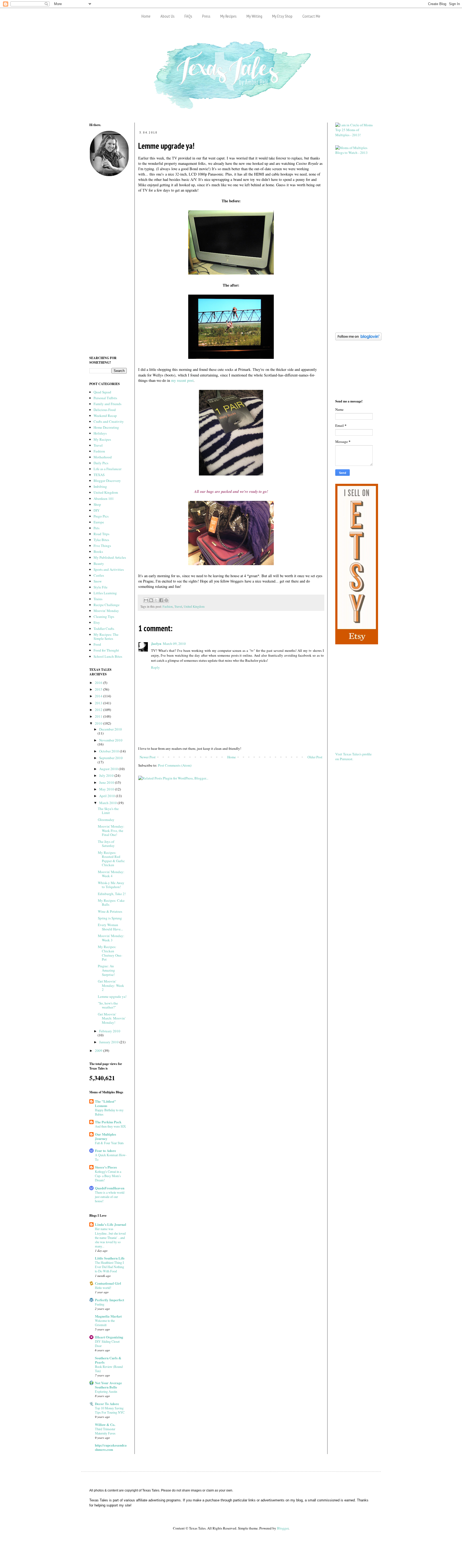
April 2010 (107, 795)
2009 (99, 1050)
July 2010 (106, 775)
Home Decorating (106, 427)
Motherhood (103, 457)
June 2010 (107, 782)
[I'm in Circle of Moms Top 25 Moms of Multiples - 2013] (354, 134)
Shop (97, 504)
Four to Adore (105, 1150)
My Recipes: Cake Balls (111, 902)
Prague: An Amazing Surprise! (106, 970)
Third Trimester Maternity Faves (105, 1431)
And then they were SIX (110, 1126)
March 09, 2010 (174, 643)
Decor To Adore (107, 1403)
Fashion (168, 606)
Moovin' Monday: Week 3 (111, 937)
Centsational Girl (108, 1283)
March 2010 (108, 802)
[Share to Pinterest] (166, 600)
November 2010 (110, 740)
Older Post (314, 757)
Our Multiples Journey (105, 1136)
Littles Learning (105, 593)
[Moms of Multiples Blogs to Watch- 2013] (354, 152)
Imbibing (100, 486)
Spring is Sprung (110, 918)
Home (146, 16)
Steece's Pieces (106, 1167)
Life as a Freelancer (107, 468)
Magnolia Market (108, 1316)
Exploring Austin (106, 1391)
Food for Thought (106, 650)
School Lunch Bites (108, 656)
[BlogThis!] (151, 600)
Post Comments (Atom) (174, 765)
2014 (99, 696)
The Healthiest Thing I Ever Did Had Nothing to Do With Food (109, 1266)
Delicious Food (105, 409)
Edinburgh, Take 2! (112, 893)
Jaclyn (156, 643)
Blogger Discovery (107, 480)
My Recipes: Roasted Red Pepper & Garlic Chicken (111, 858)
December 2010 (110, 729)
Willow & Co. (105, 1424)
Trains (98, 598)
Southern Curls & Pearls (108, 1360)
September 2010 (111, 757)
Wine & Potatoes (110, 911)
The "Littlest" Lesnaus (105, 1103)
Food (97, 644)
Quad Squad (102, 392)
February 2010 (109, 1031)
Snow (98, 581)
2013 (99, 703)
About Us (167, 16)
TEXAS (99, 474)
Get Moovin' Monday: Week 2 (111, 985)
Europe (99, 522)
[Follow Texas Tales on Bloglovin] (358, 339)
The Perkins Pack (108, 1121)
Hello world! (103, 1287)
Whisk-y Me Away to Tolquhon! (111, 884)
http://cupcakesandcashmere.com (111, 1447)
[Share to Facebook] (161, 600)
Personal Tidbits (105, 397)
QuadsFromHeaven (109, 1187)
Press (206, 16)
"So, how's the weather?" (108, 1005)
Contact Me (311, 16)
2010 (99, 723)
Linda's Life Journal (110, 1224)
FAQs (188, 16)
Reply (155, 667)
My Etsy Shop (282, 16)
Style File (100, 587)
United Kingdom (194, 606)
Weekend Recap (105, 415)
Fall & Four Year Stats (109, 1143)
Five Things (102, 545)
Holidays (100, 433)
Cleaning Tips (104, 616)
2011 (99, 716)
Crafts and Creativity (109, 421)
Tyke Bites (101, 539)
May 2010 (107, 789)
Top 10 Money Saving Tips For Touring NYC (110, 1410)
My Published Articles (110, 557)
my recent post (182, 380)
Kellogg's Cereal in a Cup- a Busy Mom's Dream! (108, 1175)
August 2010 (109, 768)
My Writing (254, 16)
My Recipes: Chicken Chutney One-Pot (110, 953)
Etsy (97, 622)
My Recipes (228, 16)
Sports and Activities (109, 569)
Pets (96, 528)
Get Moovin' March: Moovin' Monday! (111, 1018)
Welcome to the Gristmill (105, 1322)
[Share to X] (156, 600)
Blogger (282, 1528)
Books (98, 551)
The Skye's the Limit (108, 810)
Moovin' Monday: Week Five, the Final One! (111, 830)
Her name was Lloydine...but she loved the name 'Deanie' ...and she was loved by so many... (110, 1237)
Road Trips (101, 533)
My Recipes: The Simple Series (106, 636)
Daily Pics (101, 463)
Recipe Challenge (107, 604)
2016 (99, 682)
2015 (99, 689)
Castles (99, 575)
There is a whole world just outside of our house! (109, 1196)
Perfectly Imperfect (109, 1299)
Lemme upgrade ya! (112, 996)
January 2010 (109, 1042)
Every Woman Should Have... (110, 926)
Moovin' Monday (106, 610)
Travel (178, 606)
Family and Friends (107, 403)
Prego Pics (101, 516)
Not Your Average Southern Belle (108, 1385)
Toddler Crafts (104, 628)
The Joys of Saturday (106, 843)
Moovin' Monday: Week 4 (111, 873)
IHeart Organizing (109, 1337)
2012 (99, 709)
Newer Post (148, 757)
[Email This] (146, 600)
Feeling (99, 1304)
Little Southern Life (110, 1258)
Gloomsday (106, 819)
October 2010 (109, 751)
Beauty (99, 563)
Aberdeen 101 (104, 498)
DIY (96, 510)
